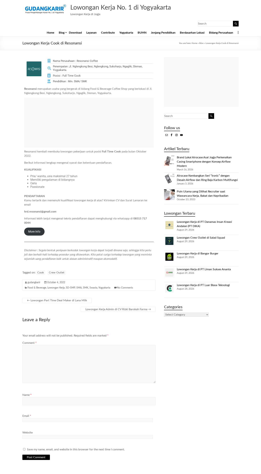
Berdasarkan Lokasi (192, 32)
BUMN (142, 32)
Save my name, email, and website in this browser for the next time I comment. (76, 449)
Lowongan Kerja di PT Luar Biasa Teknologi (203, 285)
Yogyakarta (126, 32)
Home (50, 32)
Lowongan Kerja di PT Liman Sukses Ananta (204, 269)
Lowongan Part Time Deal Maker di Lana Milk (57, 300)
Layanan (91, 32)
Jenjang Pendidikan (163, 32)
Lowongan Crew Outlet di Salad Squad (201, 237)
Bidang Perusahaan (221, 32)
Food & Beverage (37, 288)
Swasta (93, 288)
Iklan (201, 43)
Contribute (108, 32)
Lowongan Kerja (56, 288)
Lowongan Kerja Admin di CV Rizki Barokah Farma (118, 309)
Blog (61, 32)
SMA (79, 288)
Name (27, 395)
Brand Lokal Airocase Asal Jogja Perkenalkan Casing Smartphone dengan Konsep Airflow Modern (204, 161)
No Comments (125, 288)
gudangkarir (34, 282)
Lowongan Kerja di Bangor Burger (197, 253)
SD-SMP (70, 288)
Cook (40, 272)
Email (26, 415)
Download (75, 32)
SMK (85, 288)
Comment (29, 342)
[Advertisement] (89, 123)
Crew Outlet (56, 272)
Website (27, 432)
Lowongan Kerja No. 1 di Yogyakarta (120, 7)
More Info (34, 231)
